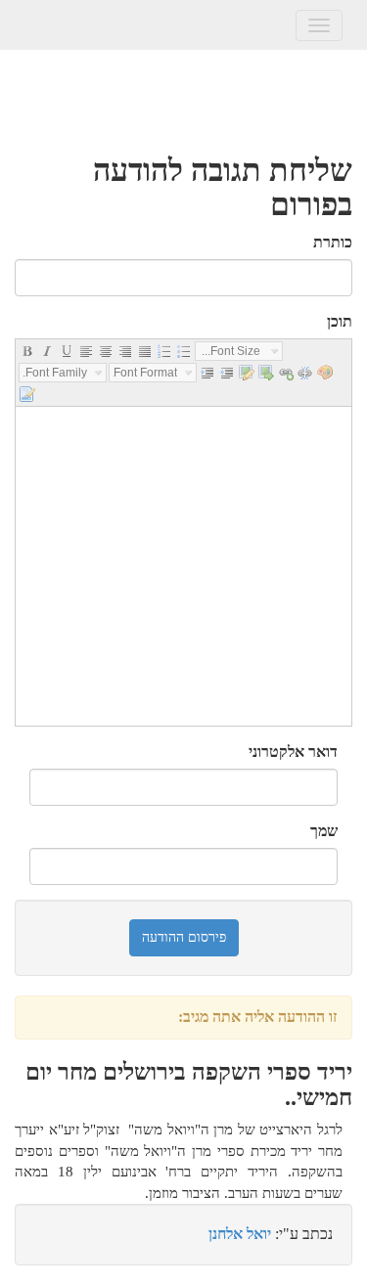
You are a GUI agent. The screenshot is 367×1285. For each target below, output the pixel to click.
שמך (324, 830)
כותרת (332, 242)
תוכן (339, 321)
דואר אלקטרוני (293, 751)
